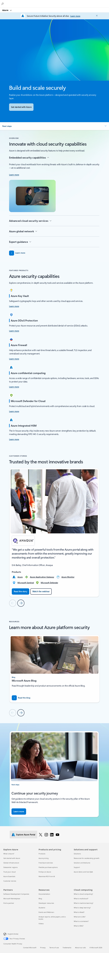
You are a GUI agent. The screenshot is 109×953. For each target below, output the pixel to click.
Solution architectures (82, 863)
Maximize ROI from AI (47, 876)
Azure (5, 10)
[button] (54, 126)
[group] (54, 532)
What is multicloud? (81, 898)
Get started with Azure (11, 858)
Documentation (44, 894)
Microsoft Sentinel (25, 582)
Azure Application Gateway (42, 577)
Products (42, 854)
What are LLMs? (79, 917)
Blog (40, 898)
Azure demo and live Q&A (83, 872)
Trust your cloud (9, 872)
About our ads (80, 947)
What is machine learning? (83, 903)
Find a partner (8, 903)
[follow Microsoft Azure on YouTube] (57, 834)
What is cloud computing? (83, 894)
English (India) (13, 934)
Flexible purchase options (48, 867)
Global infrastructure (11, 863)
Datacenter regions (10, 867)
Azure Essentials (9, 876)
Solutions (77, 854)
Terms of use (54, 947)
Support (77, 867)
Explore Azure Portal (25, 834)
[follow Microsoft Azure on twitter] (40, 834)
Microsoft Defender (49, 582)
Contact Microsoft (29, 947)
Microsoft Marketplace (11, 898)
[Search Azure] (2, 3)
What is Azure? (8, 854)
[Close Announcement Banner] (96, 16)
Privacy (43, 947)
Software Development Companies (16, 894)
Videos (41, 923)
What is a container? (81, 921)
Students (42, 908)
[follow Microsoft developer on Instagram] (46, 834)
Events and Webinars (46, 912)
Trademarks (67, 947)
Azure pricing (44, 858)
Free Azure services (46, 863)
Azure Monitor (67, 577)
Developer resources (46, 903)
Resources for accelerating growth (86, 858)
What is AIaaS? (79, 912)
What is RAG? (78, 926)
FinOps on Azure (45, 872)
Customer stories (9, 881)
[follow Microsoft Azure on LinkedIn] (52, 834)
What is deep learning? (82, 908)
